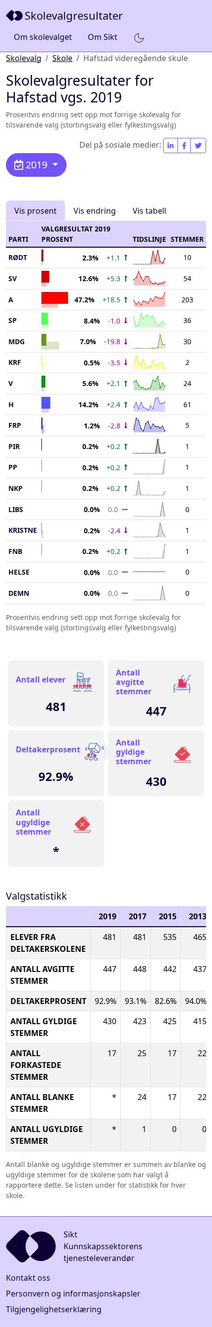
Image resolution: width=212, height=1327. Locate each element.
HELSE (19, 572)
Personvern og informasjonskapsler (73, 1293)
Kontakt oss (28, 1277)
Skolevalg (23, 58)
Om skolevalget (43, 37)
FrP (14, 425)
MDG (16, 341)
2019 (36, 164)
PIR (14, 446)
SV (12, 278)
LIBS (15, 509)
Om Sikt (102, 37)
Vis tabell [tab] (149, 210)
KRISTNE (22, 530)
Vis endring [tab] (94, 210)
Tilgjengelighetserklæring (54, 1309)
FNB (15, 551)
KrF (14, 362)
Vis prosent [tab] (35, 210)
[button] (139, 37)
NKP (15, 488)
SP (12, 320)
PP (12, 467)
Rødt (17, 257)
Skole (62, 58)
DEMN (18, 593)
